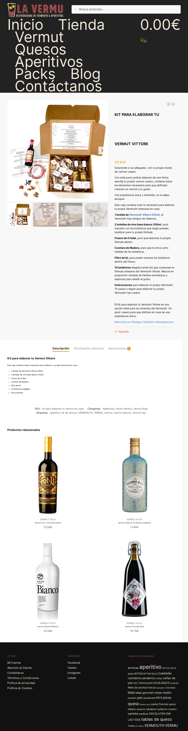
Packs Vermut (124, 408)
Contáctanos (15, 673)
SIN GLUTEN (157, 713)
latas (131, 692)
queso (133, 703)
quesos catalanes (147, 709)
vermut (108, 412)
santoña (133, 713)
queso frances (159, 704)
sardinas (143, 713)
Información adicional (89, 348)
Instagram (74, 673)
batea (131, 673)
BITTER (138, 673)
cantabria (134, 678)
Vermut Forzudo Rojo (134, 626)
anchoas (133, 668)
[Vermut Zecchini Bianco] (47, 579)
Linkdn (72, 678)
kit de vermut (69, 412)
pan (140, 698)
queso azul (145, 704)
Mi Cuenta (14, 662)
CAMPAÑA (165, 673)
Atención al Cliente (19, 668)
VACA (141, 726)
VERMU (98, 412)
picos (167, 698)
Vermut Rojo (140, 408)
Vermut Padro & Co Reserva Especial (134, 523)
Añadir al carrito (48, 534)
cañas (159, 678)
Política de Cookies (19, 688)
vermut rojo (139, 412)
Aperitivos (108, 408)
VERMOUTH (85, 412)
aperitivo (55, 412)
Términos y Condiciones (23, 678)
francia (152, 687)
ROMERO (172, 709)
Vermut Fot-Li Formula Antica (48, 523)
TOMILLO (133, 726)
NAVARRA (132, 698)
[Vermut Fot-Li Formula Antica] (47, 475)
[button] (102, 150)
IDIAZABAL (171, 688)
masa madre (162, 692)
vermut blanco (122, 412)
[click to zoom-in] (57, 150)
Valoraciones (117, 348)
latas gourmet (144, 692)
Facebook (74, 662)
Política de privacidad (21, 683)
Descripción (61, 348)
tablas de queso (156, 719)
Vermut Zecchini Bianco (47, 626)
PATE (159, 698)
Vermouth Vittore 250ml (144, 214)
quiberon (162, 709)
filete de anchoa (137, 687)
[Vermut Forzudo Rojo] (134, 579)
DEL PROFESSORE (143, 683)
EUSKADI (174, 683)
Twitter (72, 668)
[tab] (61, 345)
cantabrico (148, 678)
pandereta (149, 697)
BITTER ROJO (150, 673)
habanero (160, 688)
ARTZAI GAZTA (169, 668)
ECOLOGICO (162, 683)
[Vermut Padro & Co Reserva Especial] (134, 475)
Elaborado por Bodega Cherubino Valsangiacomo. (145, 321)
